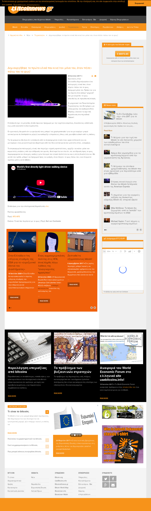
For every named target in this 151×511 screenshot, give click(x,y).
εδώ (47, 206)
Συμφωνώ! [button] (139, 3)
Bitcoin (15, 27)
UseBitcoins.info (61, 480)
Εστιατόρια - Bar (89, 19)
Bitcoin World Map (61, 487)
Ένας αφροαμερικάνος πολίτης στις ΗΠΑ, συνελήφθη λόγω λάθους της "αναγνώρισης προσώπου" (51, 264)
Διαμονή (103, 19)
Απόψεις (120, 27)
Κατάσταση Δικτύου (16, 491)
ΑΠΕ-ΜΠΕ (16, 216)
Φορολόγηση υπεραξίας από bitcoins (27, 370)
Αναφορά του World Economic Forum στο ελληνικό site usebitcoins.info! (115, 374)
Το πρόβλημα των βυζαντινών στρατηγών (72, 370)
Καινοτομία (12, 487)
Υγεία (84, 27)
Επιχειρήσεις (50, 27)
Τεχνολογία (73, 27)
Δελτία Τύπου (133, 27)
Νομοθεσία (35, 484)
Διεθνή (62, 27)
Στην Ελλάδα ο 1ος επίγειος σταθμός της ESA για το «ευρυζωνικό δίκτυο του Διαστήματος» (22, 262)
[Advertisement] (51, 52)
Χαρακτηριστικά (14, 480)
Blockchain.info (60, 491)
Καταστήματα (73, 19)
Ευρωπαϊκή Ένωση (38, 487)
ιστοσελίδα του (129, 387)
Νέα (33, 477)
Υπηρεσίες (59, 19)
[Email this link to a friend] (95, 76)
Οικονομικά (36, 27)
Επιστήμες (95, 27)
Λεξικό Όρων (36, 491)
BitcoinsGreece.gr (61, 484)
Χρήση (10, 484)
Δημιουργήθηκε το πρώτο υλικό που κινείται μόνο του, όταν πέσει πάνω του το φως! (50, 69)
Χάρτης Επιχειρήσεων (119, 19)
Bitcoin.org (59, 477)
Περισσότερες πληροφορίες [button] (26, 4)
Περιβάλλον (108, 27)
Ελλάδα (24, 27)
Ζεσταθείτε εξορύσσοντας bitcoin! (80, 257)
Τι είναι (11, 477)
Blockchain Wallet (61, 494)
